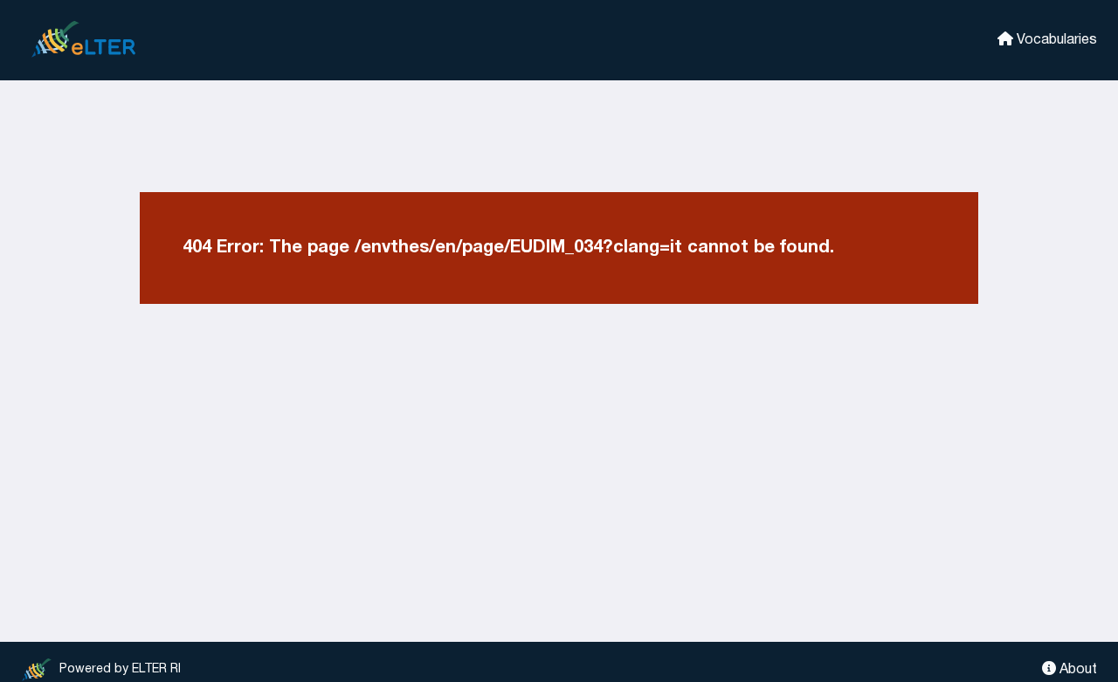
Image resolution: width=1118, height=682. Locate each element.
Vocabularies (1055, 40)
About (1076, 670)
